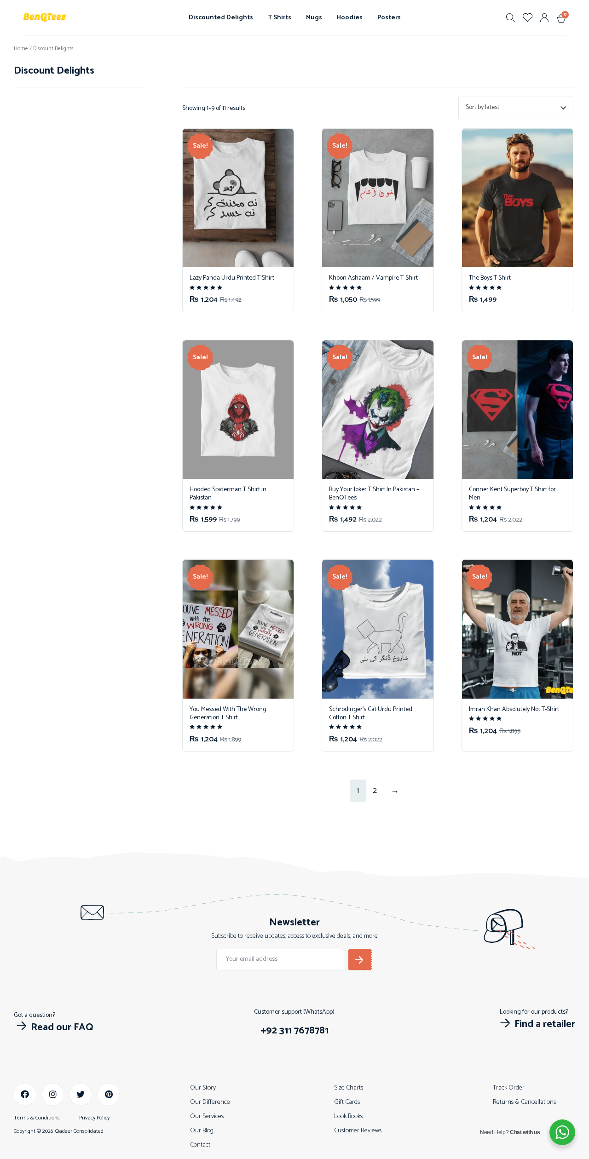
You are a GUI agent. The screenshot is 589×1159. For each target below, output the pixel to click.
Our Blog (202, 1131)
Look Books (348, 1116)
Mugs (314, 17)
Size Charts (348, 1088)
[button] (53, 1027)
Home (21, 48)
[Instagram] (53, 1094)
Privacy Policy (94, 1118)
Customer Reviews (357, 1131)
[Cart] (560, 16)
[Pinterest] (109, 1094)
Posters (389, 17)
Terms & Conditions (37, 1118)
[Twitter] (80, 1094)
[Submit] (360, 959)
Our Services (207, 1116)
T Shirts (279, 17)
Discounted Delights (221, 17)
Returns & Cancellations (524, 1102)
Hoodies (350, 17)
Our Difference (210, 1102)
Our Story (203, 1088)
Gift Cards (347, 1102)
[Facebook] (25, 1094)
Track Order (509, 1088)
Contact (200, 1145)
